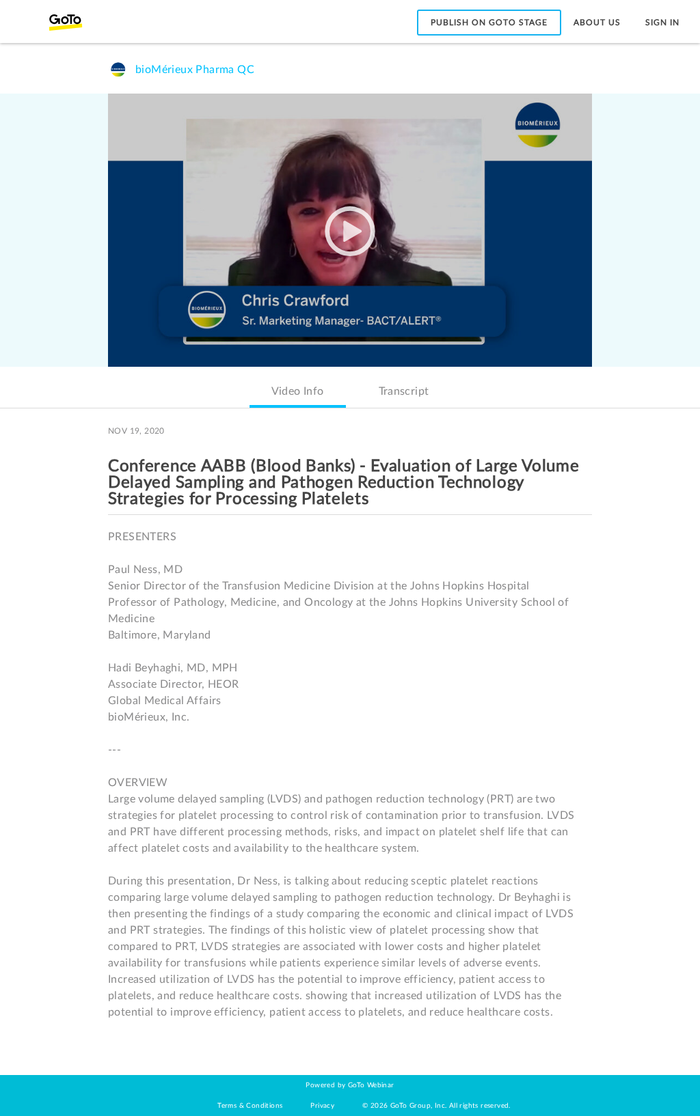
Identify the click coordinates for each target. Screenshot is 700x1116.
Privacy (322, 1105)
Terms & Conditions (249, 1105)
